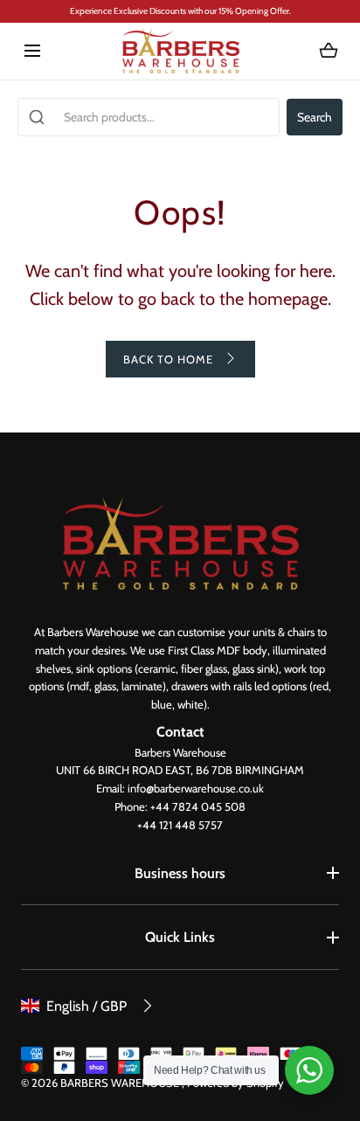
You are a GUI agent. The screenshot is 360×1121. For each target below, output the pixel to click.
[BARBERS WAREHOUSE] (180, 51)
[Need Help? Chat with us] (309, 1070)
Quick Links (180, 937)
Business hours (180, 873)
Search (314, 117)
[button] (32, 51)
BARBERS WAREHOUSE (121, 1083)
